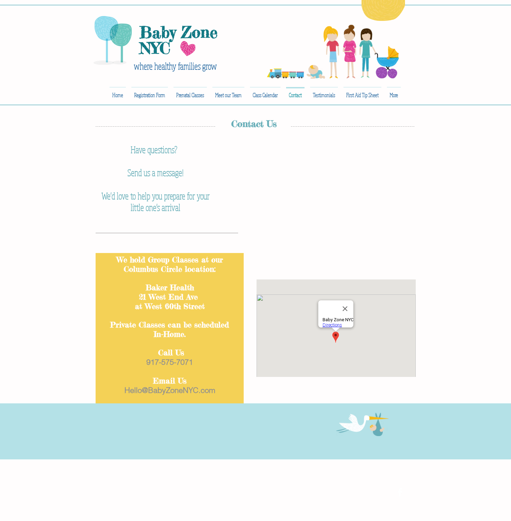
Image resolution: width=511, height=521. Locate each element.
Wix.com (202, 478)
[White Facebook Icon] (399, 492)
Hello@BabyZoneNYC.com (169, 390)
